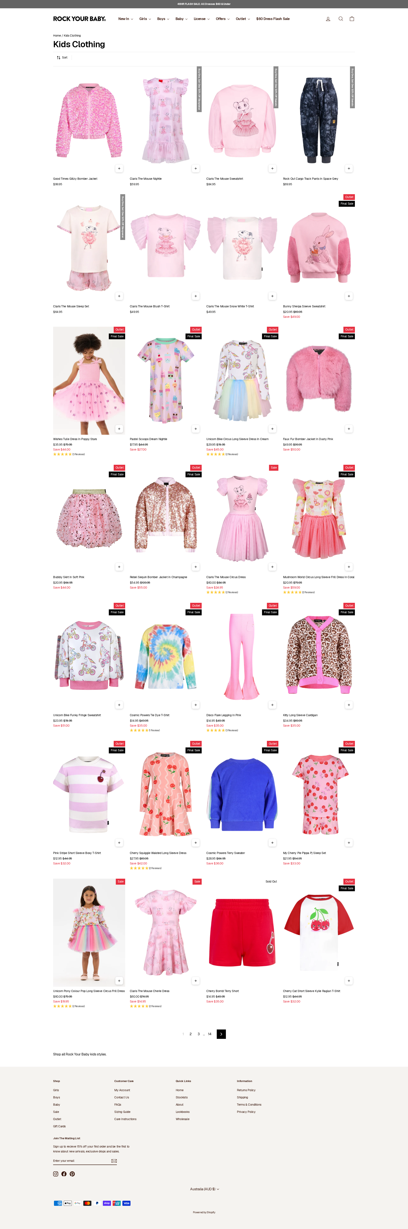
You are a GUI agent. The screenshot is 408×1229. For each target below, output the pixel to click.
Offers (221, 19)
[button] (351, 18)
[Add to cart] (119, 168)
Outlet (241, 19)
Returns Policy (246, 1090)
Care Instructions (125, 1119)
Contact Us (121, 1097)
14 (209, 1034)
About (179, 1104)
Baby (180, 19)
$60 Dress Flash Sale (273, 19)
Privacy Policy (246, 1112)
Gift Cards (59, 1126)
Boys (161, 19)
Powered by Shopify (204, 1212)
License (200, 19)
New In (124, 19)
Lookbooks (182, 1112)
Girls (143, 19)
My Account (122, 1090)
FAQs (117, 1104)
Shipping (242, 1097)
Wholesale (182, 1119)
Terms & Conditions (249, 1104)
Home (57, 35)
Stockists (181, 1097)
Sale (56, 1112)
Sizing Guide (122, 1112)
